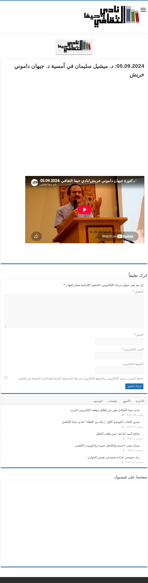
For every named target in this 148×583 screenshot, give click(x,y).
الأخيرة (140, 401)
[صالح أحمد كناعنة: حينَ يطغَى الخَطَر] (143, 433)
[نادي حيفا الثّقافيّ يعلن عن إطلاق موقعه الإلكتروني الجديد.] (143, 410)
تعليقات (112, 401)
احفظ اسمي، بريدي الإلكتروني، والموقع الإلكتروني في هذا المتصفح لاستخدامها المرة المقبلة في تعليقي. (80, 378)
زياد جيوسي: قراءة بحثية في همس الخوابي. (113, 457)
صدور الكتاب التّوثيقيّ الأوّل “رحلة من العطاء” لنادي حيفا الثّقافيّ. (100, 421)
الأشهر (126, 401)
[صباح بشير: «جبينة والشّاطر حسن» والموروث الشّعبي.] (143, 445)
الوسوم (98, 401)
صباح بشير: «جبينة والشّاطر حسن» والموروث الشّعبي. (107, 445)
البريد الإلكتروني (132, 349)
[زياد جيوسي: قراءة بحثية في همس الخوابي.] (143, 457)
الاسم (139, 334)
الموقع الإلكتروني (133, 363)
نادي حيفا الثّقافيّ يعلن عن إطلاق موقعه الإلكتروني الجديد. (105, 410)
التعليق (138, 291)
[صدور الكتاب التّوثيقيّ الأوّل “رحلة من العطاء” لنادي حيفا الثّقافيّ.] (143, 421)
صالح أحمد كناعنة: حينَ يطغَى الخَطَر (118, 433)
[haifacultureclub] (112, 16)
